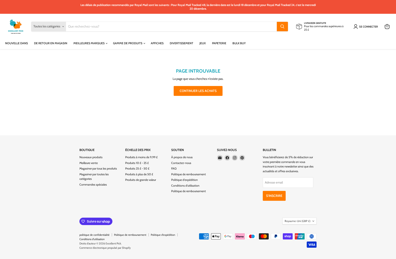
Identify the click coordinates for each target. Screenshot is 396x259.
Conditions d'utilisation (185, 185)
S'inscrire (274, 196)
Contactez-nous (181, 163)
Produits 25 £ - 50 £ (137, 168)
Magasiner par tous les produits (98, 168)
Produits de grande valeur (140, 180)
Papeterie (219, 43)
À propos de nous (182, 157)
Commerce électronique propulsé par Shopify (105, 247)
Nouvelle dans (16, 43)
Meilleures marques (89, 43)
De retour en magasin (50, 43)
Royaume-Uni (297, 221)
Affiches (157, 43)
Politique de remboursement (188, 174)
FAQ (174, 168)
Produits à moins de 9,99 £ (141, 157)
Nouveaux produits (91, 157)
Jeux (202, 43)
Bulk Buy (239, 43)
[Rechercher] (282, 26)
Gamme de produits (128, 43)
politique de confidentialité (94, 234)
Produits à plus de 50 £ (139, 174)
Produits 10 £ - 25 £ (137, 163)
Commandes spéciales (93, 184)
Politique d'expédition (184, 180)
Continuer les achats (198, 91)
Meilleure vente (88, 163)
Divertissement (181, 43)
